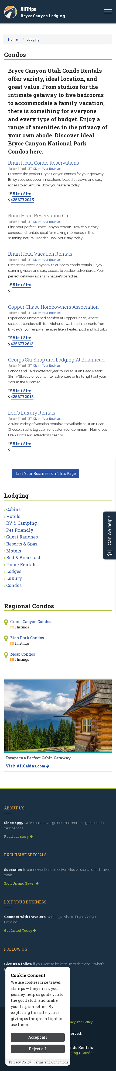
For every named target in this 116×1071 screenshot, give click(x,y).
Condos (14, 585)
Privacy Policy (20, 1062)
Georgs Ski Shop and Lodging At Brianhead (56, 359)
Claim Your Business (46, 168)
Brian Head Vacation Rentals (40, 254)
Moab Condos (22, 654)
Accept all (37, 1037)
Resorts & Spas (21, 544)
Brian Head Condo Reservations (43, 162)
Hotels (13, 516)
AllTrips (28, 9)
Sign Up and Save (19, 883)
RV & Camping (21, 523)
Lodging (33, 39)
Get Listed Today (18, 930)
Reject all (38, 1048)
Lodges (13, 571)
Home (13, 39)
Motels (13, 551)
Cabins (13, 509)
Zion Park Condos (27, 637)
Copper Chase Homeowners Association (53, 307)
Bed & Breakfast (23, 557)
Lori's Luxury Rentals (31, 412)
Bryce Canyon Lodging (43, 15)
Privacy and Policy (78, 1022)
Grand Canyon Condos (30, 621)
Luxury (14, 578)
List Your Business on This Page (46, 473)
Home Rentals (21, 564)
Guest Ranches (22, 537)
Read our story (17, 836)
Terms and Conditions (51, 1062)
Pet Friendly (19, 530)
